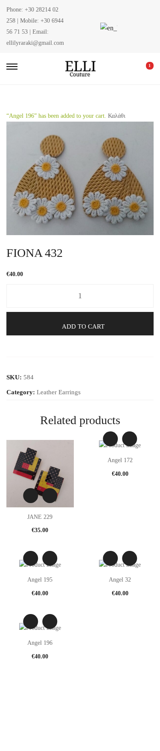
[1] (143, 68)
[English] (107, 28)
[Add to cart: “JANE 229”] (49, 495)
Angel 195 (39, 579)
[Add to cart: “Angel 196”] (49, 621)
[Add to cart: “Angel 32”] (129, 558)
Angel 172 (120, 460)
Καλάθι (116, 116)
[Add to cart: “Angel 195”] (49, 558)
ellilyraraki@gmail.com (35, 43)
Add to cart (83, 326)
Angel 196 (39, 643)
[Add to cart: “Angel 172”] (129, 438)
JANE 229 (39, 517)
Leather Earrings (59, 392)
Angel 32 (120, 579)
